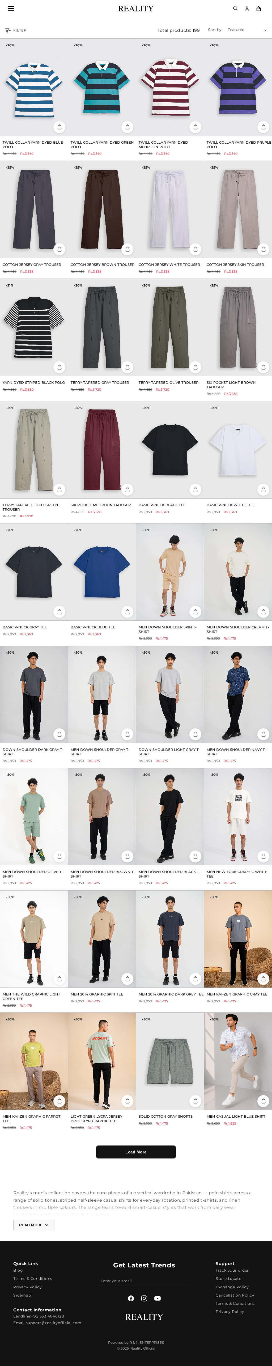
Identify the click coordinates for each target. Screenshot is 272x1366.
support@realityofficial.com (54, 1322)
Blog (18, 1270)
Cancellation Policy (235, 1295)
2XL (49, 251)
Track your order (232, 1270)
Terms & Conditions (32, 1278)
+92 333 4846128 (47, 1316)
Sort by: (215, 29)
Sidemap (22, 1295)
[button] (11, 8)
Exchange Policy (232, 1287)
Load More (136, 1152)
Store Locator (229, 1278)
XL (44, 129)
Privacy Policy (27, 1287)
